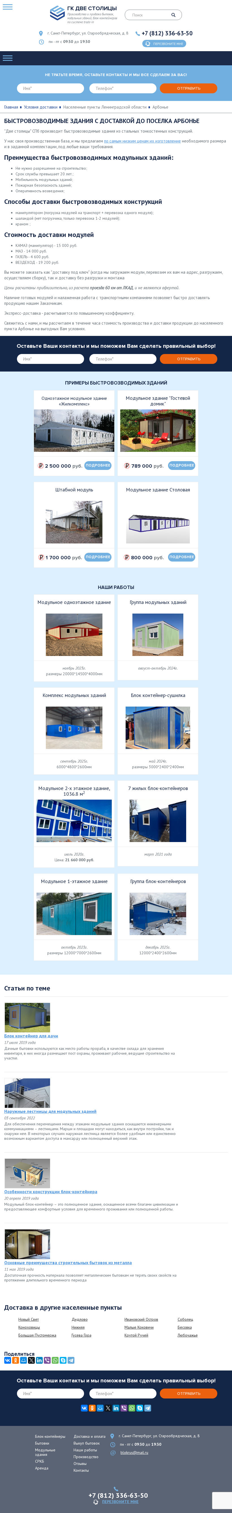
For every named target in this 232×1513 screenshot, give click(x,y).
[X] (31, 1360)
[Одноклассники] (15, 1360)
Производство (86, 1456)
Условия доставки (40, 107)
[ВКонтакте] (7, 1360)
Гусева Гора (81, 1335)
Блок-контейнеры (50, 1436)
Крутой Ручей (136, 1335)
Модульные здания (45, 1452)
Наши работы (85, 1450)
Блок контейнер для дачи (31, 1036)
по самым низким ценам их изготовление (142, 141)
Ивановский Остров (141, 1319)
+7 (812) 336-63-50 (167, 33)
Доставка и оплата (90, 1436)
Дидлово (80, 1319)
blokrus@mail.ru (134, 1452)
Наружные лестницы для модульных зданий (50, 1111)
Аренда (41, 1468)
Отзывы (80, 1463)
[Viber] (47, 1360)
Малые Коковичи (139, 1327)
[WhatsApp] (55, 1360)
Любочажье (188, 1335)
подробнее (98, 465)
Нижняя (78, 1327)
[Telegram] (71, 1360)
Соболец (185, 1319)
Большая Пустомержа (37, 1335)
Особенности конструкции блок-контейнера (50, 1191)
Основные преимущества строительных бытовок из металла (68, 1262)
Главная (11, 107)
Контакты (81, 1470)
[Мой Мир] (23, 1360)
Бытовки (42, 1443)
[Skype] (63, 1360)
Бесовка (185, 1327)
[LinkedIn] (39, 1360)
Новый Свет (28, 1319)
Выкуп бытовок (87, 1443)
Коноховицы (29, 1327)
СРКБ (39, 1461)
